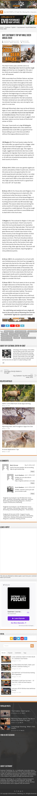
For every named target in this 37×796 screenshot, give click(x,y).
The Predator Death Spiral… (21, 711)
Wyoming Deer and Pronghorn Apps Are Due (17, 426)
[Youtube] (22, 638)
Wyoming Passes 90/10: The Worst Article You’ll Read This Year (23, 719)
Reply (32, 471)
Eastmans (4, 333)
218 (22, 722)
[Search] (32, 645)
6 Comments (26, 42)
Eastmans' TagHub (10, 27)
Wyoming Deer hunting (28, 338)
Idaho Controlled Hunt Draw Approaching (16, 403)
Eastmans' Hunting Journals (10, 335)
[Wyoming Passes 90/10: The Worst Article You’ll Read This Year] (5, 721)
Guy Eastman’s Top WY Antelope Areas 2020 (23, 376)
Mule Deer (16, 42)
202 (23, 730)
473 (24, 713)
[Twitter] (18, 638)
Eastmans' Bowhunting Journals (19, 333)
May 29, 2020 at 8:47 (30, 465)
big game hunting (21, 331)
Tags (24, 653)
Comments (18, 653)
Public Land (24, 335)
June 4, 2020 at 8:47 (30, 487)
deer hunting (32, 331)
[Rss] (11, 638)
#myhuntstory (9, 331)
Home (2, 27)
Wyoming (16, 338)
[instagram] (25, 638)
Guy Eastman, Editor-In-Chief (11, 41)
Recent (4, 653)
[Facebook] (15, 638)
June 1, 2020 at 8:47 (30, 475)
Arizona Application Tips (10, 449)
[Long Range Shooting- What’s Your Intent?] (5, 728)
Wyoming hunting (7, 340)
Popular (10, 653)
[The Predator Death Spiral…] (5, 713)
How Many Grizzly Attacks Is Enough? (13, 371)
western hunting (7, 338)
